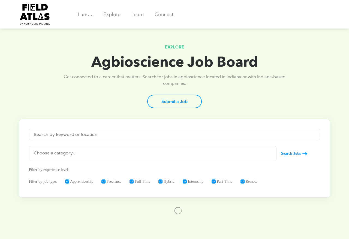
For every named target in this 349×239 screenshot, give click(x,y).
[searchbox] (153, 153)
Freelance (113, 181)
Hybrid (168, 181)
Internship (195, 181)
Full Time (142, 181)
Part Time (224, 181)
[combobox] (152, 153)
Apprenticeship (81, 181)
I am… (85, 14)
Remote (251, 181)
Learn (137, 14)
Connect (164, 14)
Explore (112, 14)
